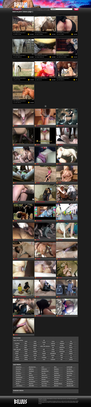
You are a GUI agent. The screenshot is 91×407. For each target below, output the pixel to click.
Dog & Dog (30, 377)
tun (44, 344)
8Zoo (55, 367)
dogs (26, 347)
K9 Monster (43, 369)
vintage (62, 345)
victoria (35, 355)
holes (27, 351)
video (38, 79)
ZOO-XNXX (30, 385)
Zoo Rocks (73, 6)
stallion (16, 34)
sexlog (53, 351)
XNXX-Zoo (54, 2)
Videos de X (43, 375)
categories (26, 9)
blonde (17, 353)
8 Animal (43, 379)
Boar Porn (30, 379)
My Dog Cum (69, 383)
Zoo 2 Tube (43, 383)
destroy (26, 349)
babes (27, 357)
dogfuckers (62, 347)
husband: (54, 359)
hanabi (40, 57)
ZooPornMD (68, 367)
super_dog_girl (18, 349)
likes (27, 343)
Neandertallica (69, 371)
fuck (59, 79)
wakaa (72, 343)
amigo (54, 349)
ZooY (42, 367)
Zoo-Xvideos (64, 6)
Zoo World (68, 369)
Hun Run (43, 373)
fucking (63, 349)
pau (53, 347)
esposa (53, 345)
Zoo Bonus (64, 4)
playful (18, 351)
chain (18, 345)
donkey (41, 34)
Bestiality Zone (44, 371)
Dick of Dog (68, 373)
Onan (67, 377)
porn (43, 57)
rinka (45, 351)
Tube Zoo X (56, 377)
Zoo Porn (55, 381)
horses (71, 347)
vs (18, 34)
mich (36, 359)
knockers (18, 359)
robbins (17, 357)
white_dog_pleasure (45, 347)
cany (72, 357)
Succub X (56, 371)
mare (20, 34)
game (36, 347)
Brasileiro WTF (69, 385)
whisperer (63, 343)
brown (71, 351)
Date (45, 9)
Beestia (63, 5)
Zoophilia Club (44, 381)
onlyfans (64, 57)
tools (27, 353)
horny (26, 345)
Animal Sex (73, 2)
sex (39, 79)
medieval (36, 351)
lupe (37, 34)
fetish (36, 343)
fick (35, 357)
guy (54, 357)
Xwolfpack (54, 4)
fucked (53, 355)
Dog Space (68, 375)
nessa (54, 341)
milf (45, 349)
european (27, 355)
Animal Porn (74, 1)
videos (60, 57)
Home (17, 9)
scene (16, 57)
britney (26, 359)
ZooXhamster (31, 381)
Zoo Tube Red (69, 381)
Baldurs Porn (56, 375)
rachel (62, 34)
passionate (62, 351)
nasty (36, 341)
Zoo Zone (73, 4)
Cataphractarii (65, 1)
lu (72, 355)
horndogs (45, 357)
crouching (18, 343)
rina (71, 341)
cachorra (53, 343)
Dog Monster (43, 377)
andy (71, 345)
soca (45, 359)
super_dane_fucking (18, 341)
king (72, 349)
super (62, 353)
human (61, 79)
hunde (45, 342)
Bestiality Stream (57, 383)
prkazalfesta (53, 353)
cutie (18, 347)
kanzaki (44, 353)
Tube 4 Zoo (43, 385)
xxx (59, 34)
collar (36, 349)
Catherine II (73, 5)
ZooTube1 (56, 373)
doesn (63, 341)
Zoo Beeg (56, 379)
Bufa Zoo (55, 385)
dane (62, 355)
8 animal (21, 4)
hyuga (38, 57)
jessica (71, 359)
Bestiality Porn (55, 1)
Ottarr (53, 5)
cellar (27, 341)
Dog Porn (30, 383)
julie (18, 355)
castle (36, 353)
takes (45, 355)
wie (44, 340)
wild (63, 357)
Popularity (36, 9)
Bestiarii (54, 6)
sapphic (35, 345)
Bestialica (56, 369)
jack (16, 79)
